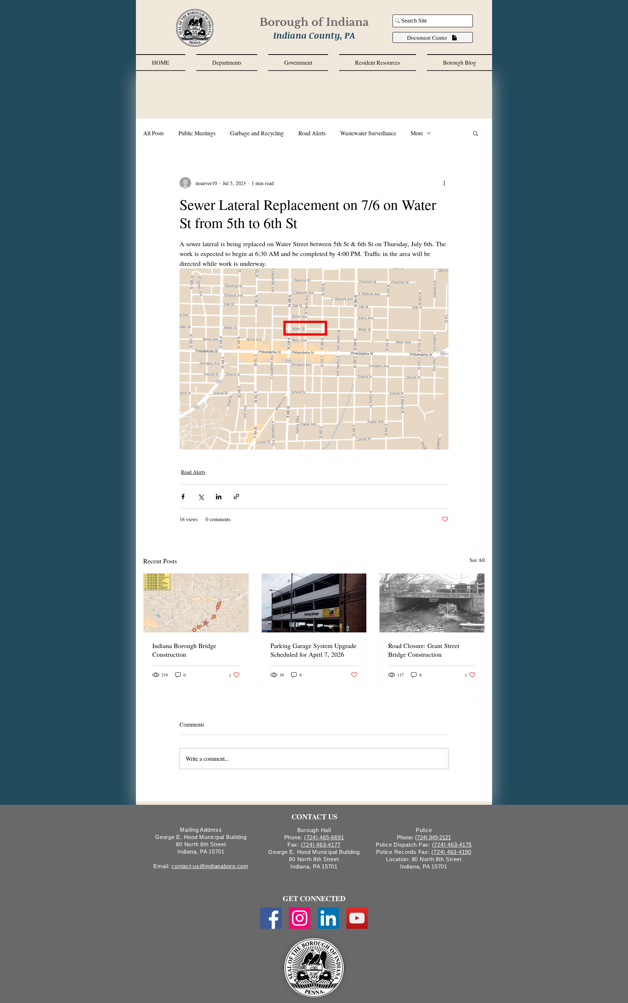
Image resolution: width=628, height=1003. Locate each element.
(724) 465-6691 (324, 837)
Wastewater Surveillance (368, 133)
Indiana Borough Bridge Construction (184, 650)
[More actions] (444, 183)
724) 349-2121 (434, 837)
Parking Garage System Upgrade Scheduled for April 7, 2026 (313, 650)
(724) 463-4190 (451, 852)
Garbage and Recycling (257, 133)
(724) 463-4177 (321, 845)
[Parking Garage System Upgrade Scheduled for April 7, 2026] (314, 603)
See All (477, 559)
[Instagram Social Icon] (299, 918)
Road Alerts (312, 133)
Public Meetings (197, 133)
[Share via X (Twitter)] (200, 496)
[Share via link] (236, 496)
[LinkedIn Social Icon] (328, 918)
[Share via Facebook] (183, 496)
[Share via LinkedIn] (218, 496)
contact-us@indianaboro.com (210, 866)
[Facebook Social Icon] (271, 918)
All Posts (153, 133)
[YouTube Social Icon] (357, 918)
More (417, 133)
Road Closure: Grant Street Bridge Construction (423, 650)
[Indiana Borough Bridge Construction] (196, 603)
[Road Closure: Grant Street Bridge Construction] (431, 603)
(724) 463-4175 (452, 845)
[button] (227, 62)
